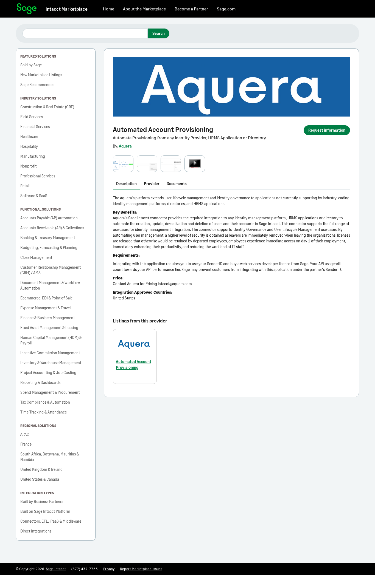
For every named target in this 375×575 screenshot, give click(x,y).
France (26, 444)
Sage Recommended (37, 84)
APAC (24, 434)
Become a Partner (191, 8)
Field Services (31, 116)
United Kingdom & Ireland (41, 469)
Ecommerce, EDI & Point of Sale (46, 298)
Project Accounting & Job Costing (48, 372)
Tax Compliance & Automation (45, 402)
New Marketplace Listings (41, 74)
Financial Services (35, 126)
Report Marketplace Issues (141, 568)
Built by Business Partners (41, 501)
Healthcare (29, 136)
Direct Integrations (35, 531)
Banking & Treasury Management (47, 237)
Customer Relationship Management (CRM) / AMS (50, 270)
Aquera (125, 146)
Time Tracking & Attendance (43, 412)
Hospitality (29, 146)
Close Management (36, 257)
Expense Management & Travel (45, 307)
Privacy (108, 568)
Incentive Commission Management (50, 352)
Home (108, 8)
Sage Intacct (56, 568)
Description (126, 183)
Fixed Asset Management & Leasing (49, 327)
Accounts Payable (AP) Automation (49, 218)
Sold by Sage (31, 65)
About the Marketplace (144, 8)
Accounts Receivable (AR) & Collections (52, 227)
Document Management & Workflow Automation (50, 285)
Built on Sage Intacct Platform (45, 511)
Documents (177, 183)
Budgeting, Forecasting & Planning (48, 247)
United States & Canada (39, 479)
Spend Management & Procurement (50, 392)
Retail (24, 185)
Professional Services (37, 176)
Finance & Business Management (47, 317)
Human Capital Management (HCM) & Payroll (51, 340)
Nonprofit (28, 166)
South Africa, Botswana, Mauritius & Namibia (49, 457)
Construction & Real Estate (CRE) (47, 106)
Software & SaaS (33, 195)
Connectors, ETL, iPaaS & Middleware (50, 521)
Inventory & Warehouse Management (50, 362)
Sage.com (226, 8)
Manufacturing (32, 156)
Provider (151, 183)
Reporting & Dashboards (40, 382)
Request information (326, 130)
